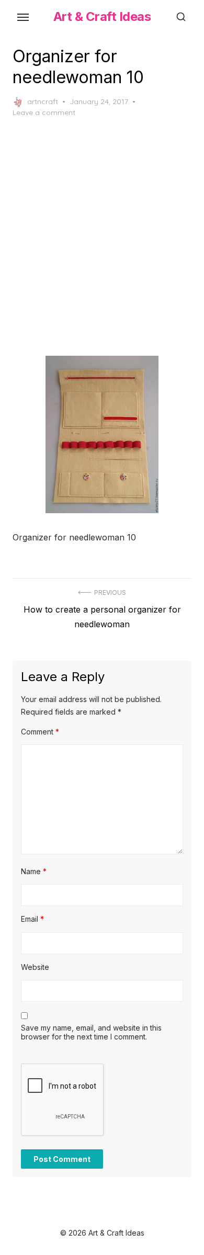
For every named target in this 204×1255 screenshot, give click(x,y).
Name (34, 871)
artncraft (42, 101)
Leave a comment (44, 112)
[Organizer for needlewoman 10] (102, 434)
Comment (40, 731)
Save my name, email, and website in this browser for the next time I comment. (91, 1032)
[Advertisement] (102, 237)
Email (32, 918)
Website (35, 967)
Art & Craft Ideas (102, 16)
